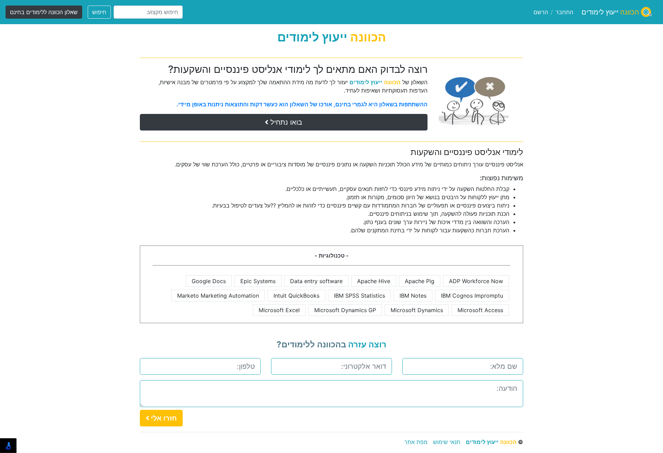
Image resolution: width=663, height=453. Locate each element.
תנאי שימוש (446, 441)
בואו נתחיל (285, 122)
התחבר (564, 12)
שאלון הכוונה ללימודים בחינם (44, 12)
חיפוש (99, 12)
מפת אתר (415, 441)
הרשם (541, 12)
